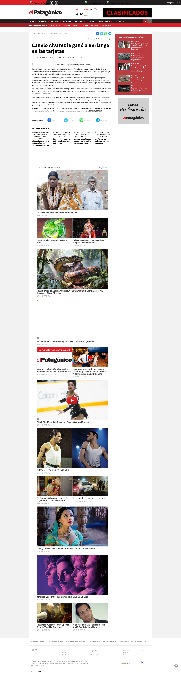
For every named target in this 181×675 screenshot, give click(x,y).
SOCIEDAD (134, 75)
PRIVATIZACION (135, 41)
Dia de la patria (112, 642)
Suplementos (140, 651)
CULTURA (85, 25)
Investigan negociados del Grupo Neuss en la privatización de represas (139, 47)
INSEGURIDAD (55, 25)
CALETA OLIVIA (106, 25)
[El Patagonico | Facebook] (52, 3)
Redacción (126, 655)
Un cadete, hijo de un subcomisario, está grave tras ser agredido (139, 80)
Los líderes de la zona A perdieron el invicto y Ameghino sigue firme (82, 142)
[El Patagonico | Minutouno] (95, 3)
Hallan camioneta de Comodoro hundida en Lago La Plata (139, 58)
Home (32, 21)
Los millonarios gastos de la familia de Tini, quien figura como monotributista (139, 69)
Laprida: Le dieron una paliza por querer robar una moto (139, 90)
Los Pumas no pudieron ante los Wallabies (102, 141)
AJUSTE (76, 25)
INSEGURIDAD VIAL (136, 53)
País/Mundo (67, 21)
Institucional (140, 655)
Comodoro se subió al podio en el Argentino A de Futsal (61, 141)
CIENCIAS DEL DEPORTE (37, 642)
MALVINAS (94, 25)
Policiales (55, 21)
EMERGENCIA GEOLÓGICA (139, 642)
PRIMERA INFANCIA (95, 642)
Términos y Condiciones (97, 655)
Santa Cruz (91, 21)
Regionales (42, 21)
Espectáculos (104, 21)
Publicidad (139, 653)
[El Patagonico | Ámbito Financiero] (120, 3)
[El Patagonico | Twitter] (39, 3)
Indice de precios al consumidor (76, 642)
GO (104, 642)
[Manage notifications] (176, 665)
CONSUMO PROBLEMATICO (55, 642)
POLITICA (66, 25)
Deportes (79, 21)
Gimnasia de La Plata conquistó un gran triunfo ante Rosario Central (40, 144)
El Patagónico (36, 33)
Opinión (64, 655)
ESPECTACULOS (135, 63)
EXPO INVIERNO (124, 642)
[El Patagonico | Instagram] (56, 3)
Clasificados (119, 21)
